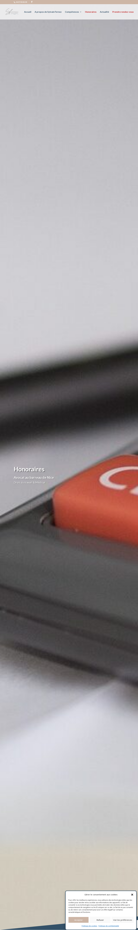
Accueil (27, 12)
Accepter (78, 920)
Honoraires (90, 12)
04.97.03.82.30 (21, 2)
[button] (132, 894)
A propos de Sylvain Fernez (48, 12)
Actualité (104, 12)
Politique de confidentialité (109, 926)
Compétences (72, 12)
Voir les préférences (122, 920)
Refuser (100, 920)
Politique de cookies (89, 926)
